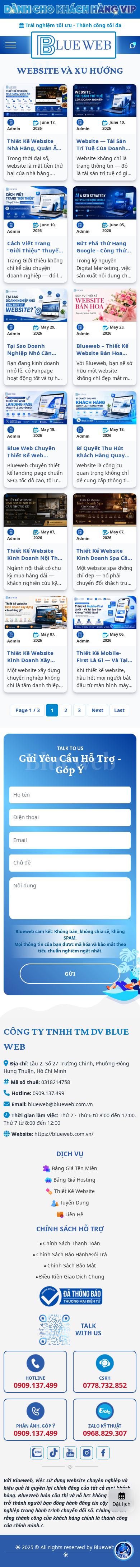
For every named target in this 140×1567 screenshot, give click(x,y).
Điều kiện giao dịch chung (71, 1276)
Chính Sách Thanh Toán (71, 1243)
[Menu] (10, 45)
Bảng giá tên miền (73, 1168)
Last (119, 710)
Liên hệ (73, 1214)
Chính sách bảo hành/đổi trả (71, 1254)
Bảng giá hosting (73, 1179)
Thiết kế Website (74, 1191)
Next (97, 710)
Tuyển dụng (74, 1202)
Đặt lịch (121, 1504)
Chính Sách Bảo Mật (71, 1265)
